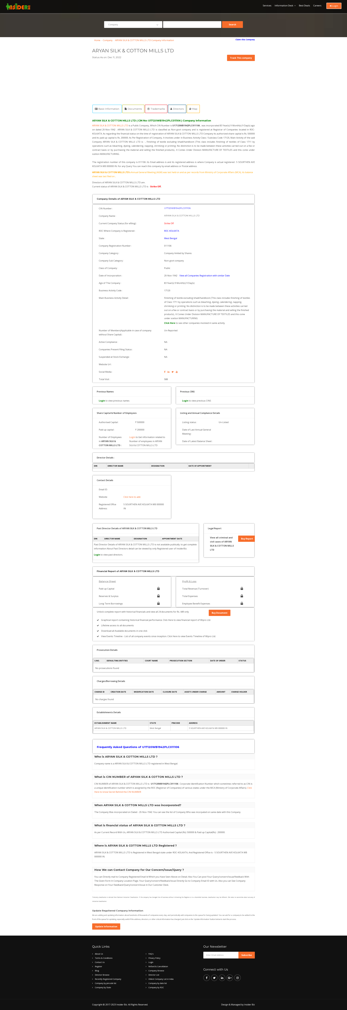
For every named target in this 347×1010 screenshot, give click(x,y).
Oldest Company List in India (161, 979)
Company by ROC (156, 987)
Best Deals (304, 5)
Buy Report (247, 538)
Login (335, 5)
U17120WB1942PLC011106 (177, 208)
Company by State (103, 987)
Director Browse (102, 975)
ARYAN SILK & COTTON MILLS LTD (110, 125)
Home (97, 40)
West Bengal (170, 238)
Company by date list (157, 983)
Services (267, 5)
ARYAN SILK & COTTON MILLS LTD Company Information (144, 40)
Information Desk (284, 5)
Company (108, 40)
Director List (153, 975)
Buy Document (219, 612)
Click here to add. (132, 496)
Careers (317, 5)
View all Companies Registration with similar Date (204, 275)
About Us (99, 954)
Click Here (170, 323)
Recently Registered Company (108, 979)
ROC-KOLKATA (171, 230)
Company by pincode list (105, 983)
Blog (97, 970)
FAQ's (151, 954)
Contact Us (100, 962)
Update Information (106, 926)
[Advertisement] (173, 81)
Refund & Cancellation (158, 966)
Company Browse (156, 970)
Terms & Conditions (104, 958)
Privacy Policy (154, 958)
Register (98, 966)
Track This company (241, 57)
